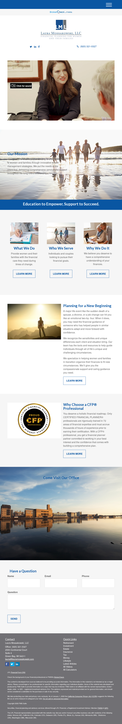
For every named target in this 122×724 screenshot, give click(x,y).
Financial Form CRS (18, 672)
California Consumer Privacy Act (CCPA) (82, 696)
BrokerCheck (59, 677)
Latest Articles (69, 663)
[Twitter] (31, 46)
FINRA (100, 708)
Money (66, 657)
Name (10, 576)
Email (48, 576)
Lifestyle (67, 660)
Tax (65, 654)
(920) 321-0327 (88, 46)
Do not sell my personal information (55, 698)
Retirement (68, 642)
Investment (68, 645)
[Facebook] (39, 46)
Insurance (68, 651)
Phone (85, 576)
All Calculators (70, 669)
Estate (66, 648)
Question (12, 592)
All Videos (67, 666)
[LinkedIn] (35, 46)
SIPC (106, 708)
